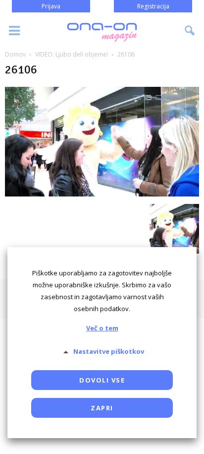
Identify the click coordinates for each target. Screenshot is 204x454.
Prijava (51, 6)
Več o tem (102, 328)
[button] (190, 30)
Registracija (153, 6)
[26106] (102, 193)
